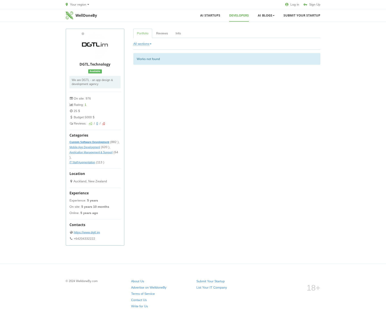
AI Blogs (265, 15)
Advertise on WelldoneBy (148, 287)
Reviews (162, 33)
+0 (90, 123)
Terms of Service (143, 293)
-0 (103, 123)
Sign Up (314, 4)
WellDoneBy (86, 15)
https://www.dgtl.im (87, 232)
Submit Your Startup (301, 15)
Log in (294, 4)
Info (178, 33)
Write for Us (139, 306)
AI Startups (210, 15)
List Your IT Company (211, 287)
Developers (239, 15)
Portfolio (143, 33)
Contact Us (139, 300)
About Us (137, 281)
